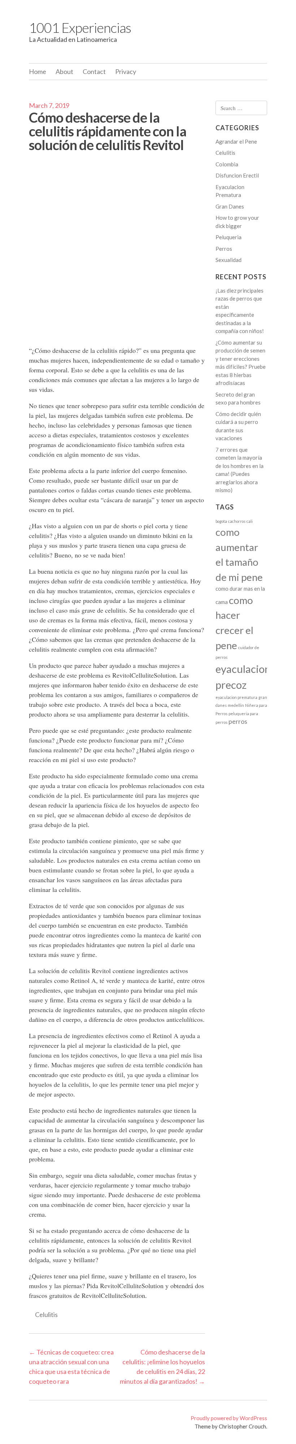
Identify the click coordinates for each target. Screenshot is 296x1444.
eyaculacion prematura (236, 697)
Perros (224, 248)
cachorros (236, 521)
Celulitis (46, 1314)
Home (37, 71)
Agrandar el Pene (236, 141)
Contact (94, 71)
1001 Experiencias (80, 27)
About (64, 71)
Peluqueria (228, 237)
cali (250, 521)
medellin (236, 705)
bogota (221, 521)
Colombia (227, 164)
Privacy (125, 71)
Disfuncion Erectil (237, 175)
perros (237, 721)
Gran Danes (230, 206)
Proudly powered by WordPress (229, 1418)
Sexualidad (228, 260)
